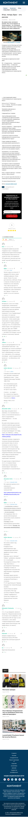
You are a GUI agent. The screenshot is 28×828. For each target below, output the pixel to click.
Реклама (14, 755)
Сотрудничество (14, 757)
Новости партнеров (14, 760)
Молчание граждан (8, 690)
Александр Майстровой (11, 183)
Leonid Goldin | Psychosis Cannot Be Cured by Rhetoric (13, 736)
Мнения (14, 768)
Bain (11, 270)
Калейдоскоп (14, 772)
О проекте (14, 753)
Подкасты (14, 770)
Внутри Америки (5, 188)
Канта (13, 398)
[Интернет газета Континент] (14, 786)
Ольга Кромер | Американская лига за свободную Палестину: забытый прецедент (12, 712)
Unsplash (18, 42)
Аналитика (13, 8)
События (14, 763)
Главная (5, 8)
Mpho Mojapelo (10, 42)
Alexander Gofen (6, 408)
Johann (11, 371)
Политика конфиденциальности (13, 814)
